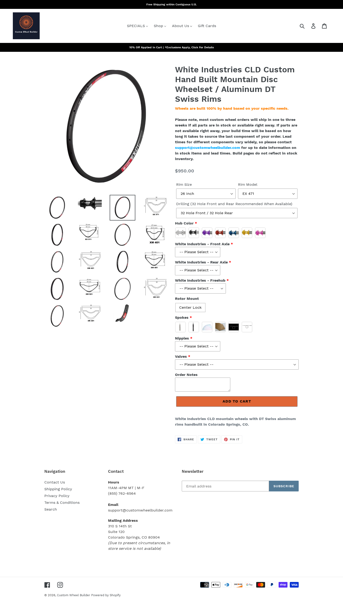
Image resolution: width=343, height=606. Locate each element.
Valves (181, 356)
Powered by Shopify (106, 595)
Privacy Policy (57, 496)
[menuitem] (137, 25)
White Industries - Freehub (200, 280)
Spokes (182, 317)
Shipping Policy (58, 489)
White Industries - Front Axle (202, 244)
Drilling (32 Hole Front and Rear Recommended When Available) (234, 204)
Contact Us (54, 482)
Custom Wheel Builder (73, 595)
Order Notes (186, 374)
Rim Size (184, 184)
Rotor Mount (187, 298)
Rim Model (247, 184)
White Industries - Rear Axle (201, 262)
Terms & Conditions (62, 502)
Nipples (182, 338)
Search (50, 509)
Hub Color (184, 223)
